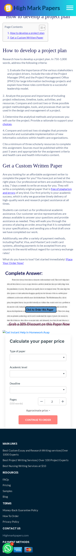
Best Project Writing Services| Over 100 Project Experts (36, 460)
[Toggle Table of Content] (40, 28)
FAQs (6, 479)
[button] (7, 548)
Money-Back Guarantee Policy (20, 510)
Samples (7, 491)
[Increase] (62, 401)
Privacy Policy (11, 521)
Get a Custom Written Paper (26, 37)
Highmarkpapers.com (16, 535)
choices (7, 124)
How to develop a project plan (27, 33)
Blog (5, 496)
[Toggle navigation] (69, 7)
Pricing (7, 485)
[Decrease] (41, 401)
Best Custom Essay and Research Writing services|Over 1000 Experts (35, 452)
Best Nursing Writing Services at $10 (24, 466)
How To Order (11, 516)
